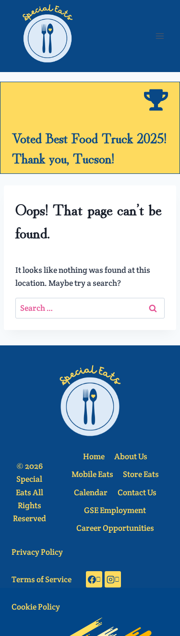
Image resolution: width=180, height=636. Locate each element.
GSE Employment (115, 510)
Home (94, 456)
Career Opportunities (115, 528)
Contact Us (137, 492)
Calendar (91, 492)
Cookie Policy (36, 606)
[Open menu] (159, 35)
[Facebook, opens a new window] (94, 579)
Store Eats (141, 474)
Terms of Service (42, 579)
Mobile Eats (92, 474)
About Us (130, 456)
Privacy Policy (37, 552)
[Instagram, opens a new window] (113, 579)
